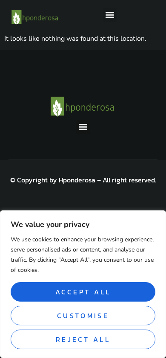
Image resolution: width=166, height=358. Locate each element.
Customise (83, 315)
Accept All (83, 292)
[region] (83, 284)
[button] (110, 15)
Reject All (83, 339)
